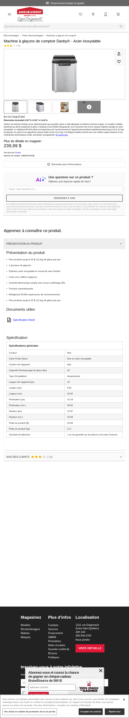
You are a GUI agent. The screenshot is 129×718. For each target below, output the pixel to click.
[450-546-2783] (105, 14)
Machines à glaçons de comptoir (61, 35)
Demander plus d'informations (66, 164)
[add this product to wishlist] (119, 61)
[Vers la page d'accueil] (30, 14)
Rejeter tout (114, 711)
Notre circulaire (56, 645)
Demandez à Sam (64, 198)
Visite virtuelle (90, 648)
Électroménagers (11, 35)
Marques (26, 637)
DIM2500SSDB (27, 156)
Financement (55, 633)
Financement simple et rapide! (67, 3)
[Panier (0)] (118, 14)
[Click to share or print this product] (119, 53)
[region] (64, 706)
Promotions (54, 641)
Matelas (25, 633)
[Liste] (80, 14)
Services (53, 629)
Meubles (25, 625)
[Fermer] (124, 699)
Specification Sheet (24, 319)
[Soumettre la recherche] (121, 26)
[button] (9, 14)
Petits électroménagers (32, 35)
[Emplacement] (93, 14)
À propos (53, 625)
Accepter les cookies (90, 711)
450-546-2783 (83, 635)
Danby (18, 152)
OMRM (52, 637)
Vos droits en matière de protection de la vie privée (29, 711)
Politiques (53, 657)
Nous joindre (83, 639)
